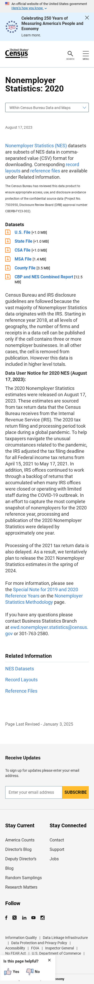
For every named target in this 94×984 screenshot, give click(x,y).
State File (23, 241)
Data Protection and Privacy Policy (39, 943)
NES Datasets (19, 668)
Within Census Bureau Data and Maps (39, 108)
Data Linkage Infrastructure (65, 938)
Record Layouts (21, 679)
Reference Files (21, 691)
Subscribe (75, 792)
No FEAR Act (15, 953)
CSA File (23, 250)
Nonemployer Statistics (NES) (36, 145)
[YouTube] (33, 917)
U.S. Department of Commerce (56, 953)
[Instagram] (42, 917)
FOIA (35, 948)
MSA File (23, 259)
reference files (45, 170)
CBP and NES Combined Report (44, 276)
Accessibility (15, 948)
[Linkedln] (24, 917)
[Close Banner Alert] (87, 27)
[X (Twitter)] (15, 917)
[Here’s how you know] (47, 6)
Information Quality (21, 938)
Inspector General (59, 948)
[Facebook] (7, 917)
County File (25, 267)
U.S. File (23, 232)
